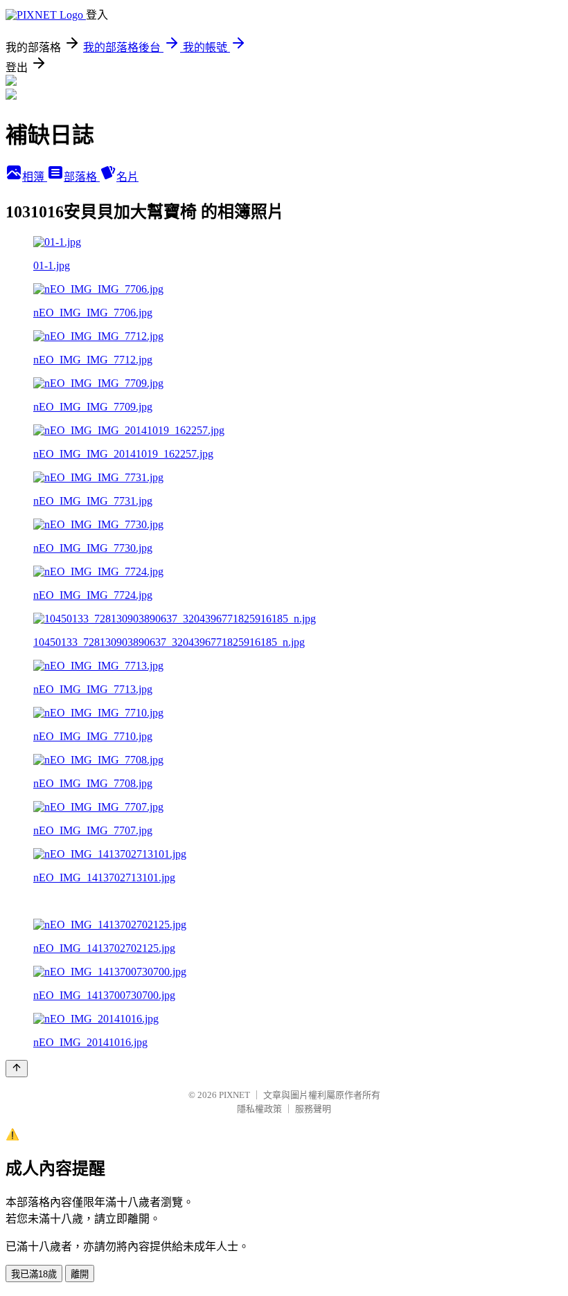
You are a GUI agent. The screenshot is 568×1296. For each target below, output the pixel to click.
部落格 (82, 177)
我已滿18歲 (34, 1274)
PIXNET (234, 1095)
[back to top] (17, 1068)
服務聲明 (313, 1109)
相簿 (34, 177)
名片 (127, 177)
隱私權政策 (259, 1109)
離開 (80, 1274)
